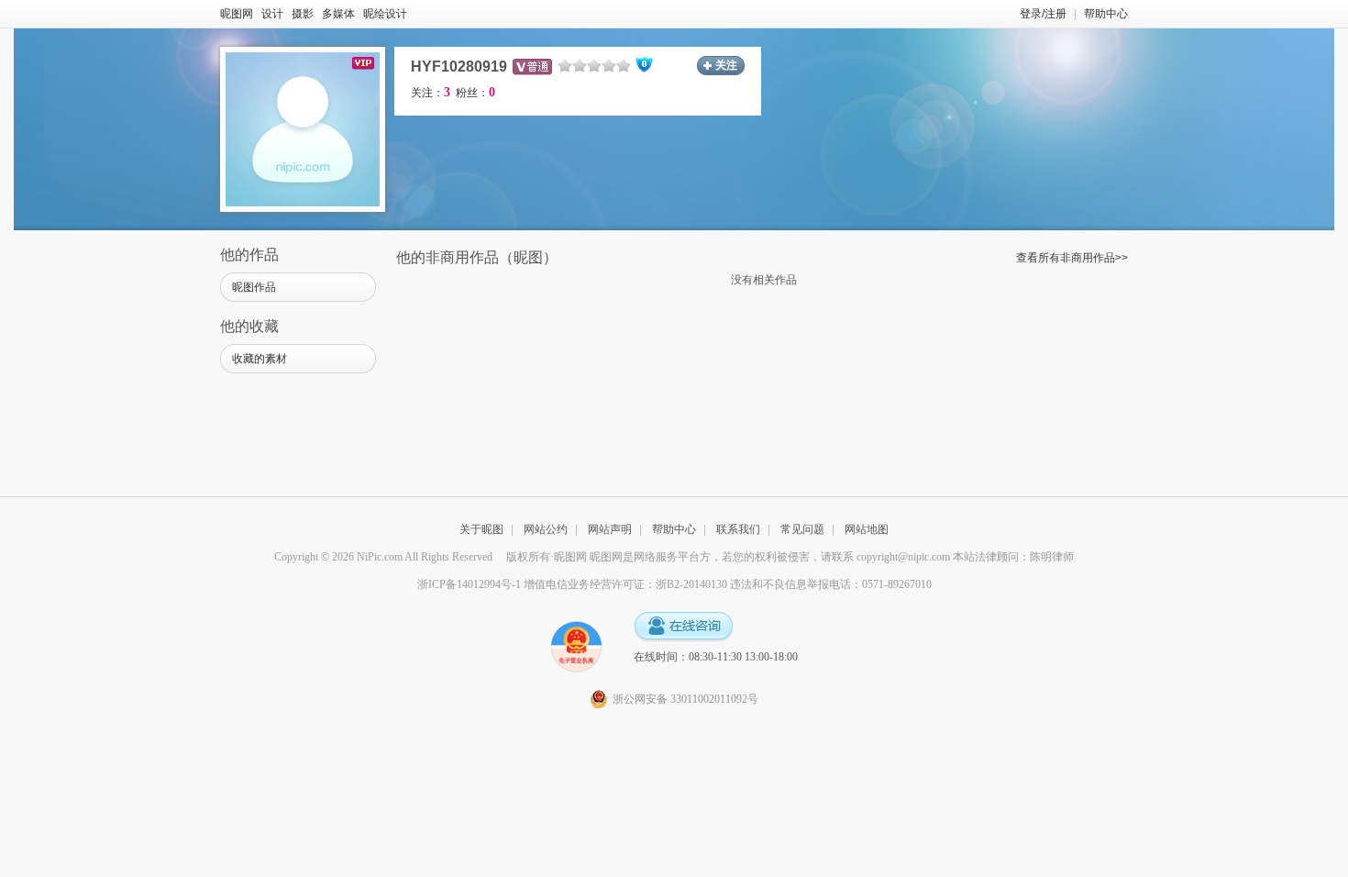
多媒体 (338, 13)
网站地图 (867, 529)
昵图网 (236, 13)
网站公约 (546, 529)
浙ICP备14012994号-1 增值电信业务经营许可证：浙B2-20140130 (572, 584)
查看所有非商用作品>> (1072, 257)
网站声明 (610, 529)
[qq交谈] (683, 627)
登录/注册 (1043, 13)
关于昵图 (481, 529)
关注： (430, 92)
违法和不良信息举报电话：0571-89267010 (831, 584)
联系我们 (738, 529)
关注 (726, 65)
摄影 (303, 13)
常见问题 (802, 529)
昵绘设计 (385, 13)
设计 (272, 13)
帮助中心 (1106, 13)
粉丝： (475, 92)
